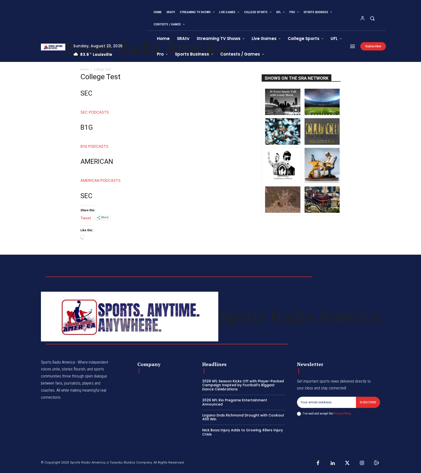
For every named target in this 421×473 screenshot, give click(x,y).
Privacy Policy (342, 413)
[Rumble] (376, 463)
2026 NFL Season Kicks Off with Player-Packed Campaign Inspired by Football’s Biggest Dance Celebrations (243, 385)
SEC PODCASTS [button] (94, 112)
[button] (372, 18)
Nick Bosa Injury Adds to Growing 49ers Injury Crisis (242, 432)
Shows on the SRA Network (296, 78)
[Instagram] (362, 463)
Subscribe (368, 402)
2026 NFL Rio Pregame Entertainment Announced (234, 402)
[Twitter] (347, 463)
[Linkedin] (332, 463)
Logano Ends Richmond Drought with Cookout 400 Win (243, 417)
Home (84, 69)
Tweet (85, 217)
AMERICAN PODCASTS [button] (100, 180)
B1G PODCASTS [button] (94, 146)
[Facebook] (318, 463)
